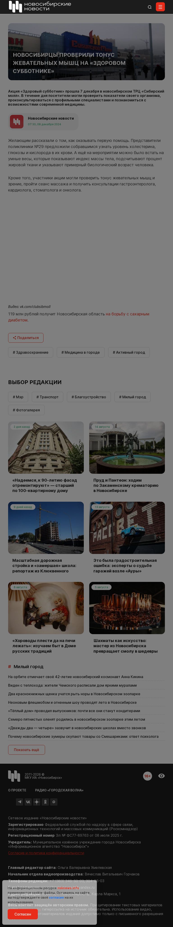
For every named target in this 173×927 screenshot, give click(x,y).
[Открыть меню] (160, 6)
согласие (56, 897)
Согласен (22, 914)
